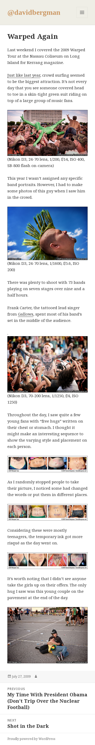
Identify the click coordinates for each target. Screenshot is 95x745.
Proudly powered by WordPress (31, 739)
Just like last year (23, 75)
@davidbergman (33, 12)
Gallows (25, 314)
